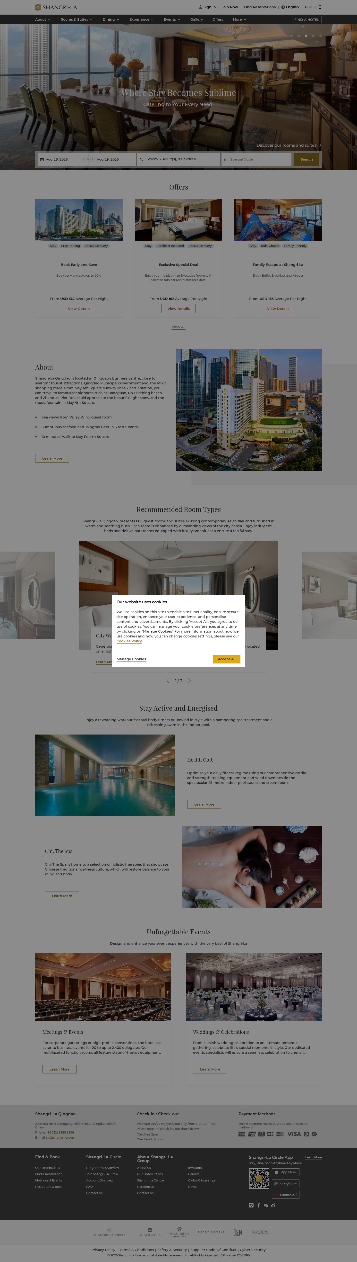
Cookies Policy (129, 641)
